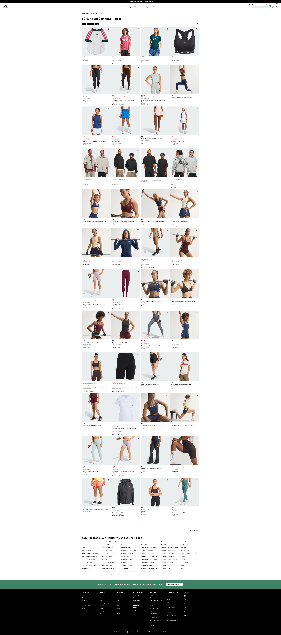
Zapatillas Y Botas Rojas (108, 544)
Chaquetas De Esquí (126, 565)
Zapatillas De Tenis (106, 559)
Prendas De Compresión (187, 544)
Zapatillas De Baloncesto (88, 562)
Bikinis (84, 544)
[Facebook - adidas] (191, 596)
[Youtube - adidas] (191, 616)
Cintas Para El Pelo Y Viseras (148, 547)
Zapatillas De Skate (107, 556)
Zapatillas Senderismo (107, 553)
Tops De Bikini (184, 562)
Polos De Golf (184, 541)
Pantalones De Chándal (167, 562)
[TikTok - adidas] (191, 612)
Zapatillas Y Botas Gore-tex (89, 574)
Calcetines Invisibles (166, 574)
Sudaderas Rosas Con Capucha (149, 565)
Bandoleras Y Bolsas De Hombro (90, 553)
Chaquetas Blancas (126, 562)
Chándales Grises (125, 547)
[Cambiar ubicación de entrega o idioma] (276, 4)
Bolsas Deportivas (86, 550)
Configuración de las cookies (120, 631)
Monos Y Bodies (165, 544)
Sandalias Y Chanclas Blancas (188, 553)
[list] (133, 24)
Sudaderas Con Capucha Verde (149, 568)
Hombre (124, 7)
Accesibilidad (164, 631)
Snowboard (183, 556)
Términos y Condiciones (154, 631)
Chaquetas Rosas (145, 541)
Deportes (148, 7)
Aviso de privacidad (144, 631)
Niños (135, 7)
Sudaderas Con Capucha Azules (149, 556)
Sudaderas (183, 559)
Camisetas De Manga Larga (109, 574)
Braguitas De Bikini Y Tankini (89, 556)
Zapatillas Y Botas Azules (88, 559)
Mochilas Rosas (165, 541)
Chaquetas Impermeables (128, 571)
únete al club (271, 4)
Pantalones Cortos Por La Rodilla (169, 559)
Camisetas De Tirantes (107, 565)
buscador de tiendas (244, 4)
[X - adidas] (191, 604)
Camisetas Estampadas (108, 568)
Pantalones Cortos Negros (167, 556)
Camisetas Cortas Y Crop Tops (148, 553)
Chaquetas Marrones (126, 574)
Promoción (156, 7)
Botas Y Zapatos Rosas (107, 547)
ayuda (250, 4)
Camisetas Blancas (106, 571)
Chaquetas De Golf (126, 568)
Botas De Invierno (145, 571)
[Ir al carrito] (276, 7)
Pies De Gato (85, 571)
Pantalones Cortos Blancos (168, 550)
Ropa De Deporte (185, 550)
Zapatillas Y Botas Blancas (89, 565)
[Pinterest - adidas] (191, 608)
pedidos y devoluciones (256, 4)
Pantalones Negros (166, 571)
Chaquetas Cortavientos (147, 550)
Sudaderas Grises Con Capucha (149, 559)
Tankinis (84, 541)
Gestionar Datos (131, 631)
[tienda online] (5, 6)
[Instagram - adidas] (191, 600)
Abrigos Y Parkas (145, 544)
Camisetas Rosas (125, 544)
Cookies (137, 631)
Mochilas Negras (145, 574)
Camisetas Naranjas (126, 541)
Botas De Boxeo (86, 568)
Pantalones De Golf (166, 568)
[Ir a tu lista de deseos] (273, 7)
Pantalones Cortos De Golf (167, 553)
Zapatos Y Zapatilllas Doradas (109, 541)
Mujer (130, 7)
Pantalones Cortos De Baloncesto (169, 547)
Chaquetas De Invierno (127, 553)
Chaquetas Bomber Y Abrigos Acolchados (128, 551)
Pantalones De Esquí (166, 565)
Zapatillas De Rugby (107, 550)
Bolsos (83, 547)
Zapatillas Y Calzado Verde (108, 562)
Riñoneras (183, 547)
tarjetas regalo (265, 4)
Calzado (142, 7)
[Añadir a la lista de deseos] (108, 29)
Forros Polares (125, 556)
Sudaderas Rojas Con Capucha (149, 562)
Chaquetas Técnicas (126, 559)
